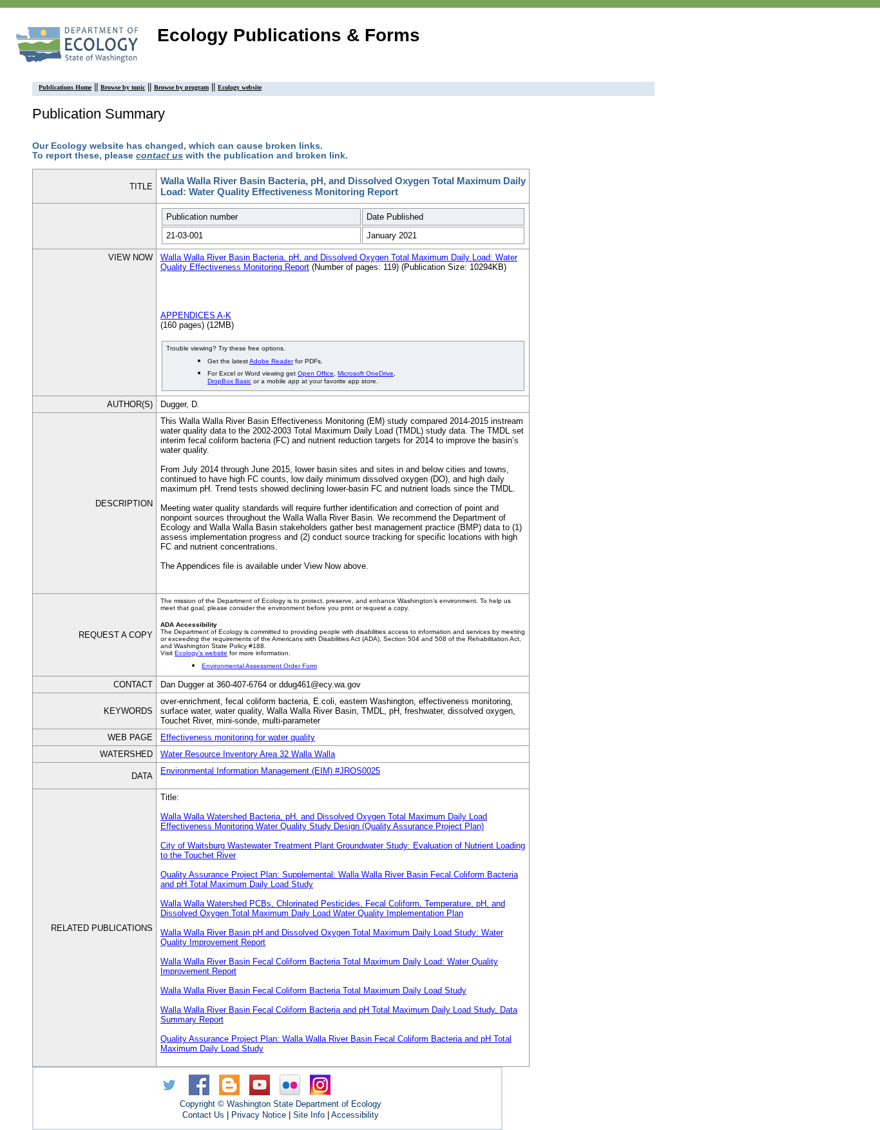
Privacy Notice (258, 1115)
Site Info (309, 1115)
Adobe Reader (271, 361)
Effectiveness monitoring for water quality (237, 737)
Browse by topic (122, 87)
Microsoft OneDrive (366, 373)
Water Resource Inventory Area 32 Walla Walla (247, 754)
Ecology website (240, 87)
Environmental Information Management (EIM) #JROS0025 (270, 771)
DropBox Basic (229, 381)
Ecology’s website (201, 652)
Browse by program (181, 87)
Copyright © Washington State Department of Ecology (280, 1104)
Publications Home (65, 87)
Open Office (316, 373)
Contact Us (203, 1115)
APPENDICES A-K (195, 315)
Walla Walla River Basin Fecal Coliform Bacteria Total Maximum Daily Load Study (313, 990)
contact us (159, 155)
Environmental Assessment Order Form (259, 665)
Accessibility (355, 1115)
